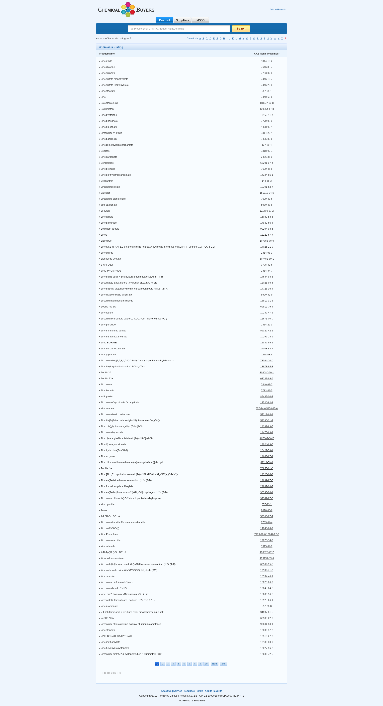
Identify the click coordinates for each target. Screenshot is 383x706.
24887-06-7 (266, 486)
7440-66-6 (266, 97)
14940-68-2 (266, 528)
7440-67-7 (266, 384)
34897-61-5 (266, 612)
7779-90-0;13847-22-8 (266, 534)
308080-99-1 (267, 372)
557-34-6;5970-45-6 (267, 408)
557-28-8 (267, 606)
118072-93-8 (267, 103)
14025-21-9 (266, 246)
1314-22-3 (266, 324)
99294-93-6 (266, 228)
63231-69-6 (266, 378)
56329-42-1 (266, 330)
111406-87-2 (267, 210)
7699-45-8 (266, 169)
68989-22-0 (266, 618)
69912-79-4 (266, 306)
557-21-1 (267, 504)
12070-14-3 (266, 540)
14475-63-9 (266, 432)
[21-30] (118, 673)
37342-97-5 (266, 498)
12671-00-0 (266, 318)
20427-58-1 (266, 450)
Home (99, 38)
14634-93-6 (266, 276)
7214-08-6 (266, 354)
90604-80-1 (266, 624)
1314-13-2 (266, 61)
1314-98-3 (266, 252)
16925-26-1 (266, 600)
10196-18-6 (266, 336)
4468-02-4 (266, 127)
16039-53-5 (266, 216)
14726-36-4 (266, 288)
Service (177, 691)
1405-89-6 (266, 139)
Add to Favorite (278, 9)
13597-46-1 (266, 576)
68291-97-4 (266, 163)
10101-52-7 (266, 186)
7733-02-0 (266, 73)
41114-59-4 (267, 462)
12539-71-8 (266, 570)
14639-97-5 (266, 480)
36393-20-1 (266, 492)
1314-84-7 (266, 270)
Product (164, 20)
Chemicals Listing (116, 38)
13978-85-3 (266, 366)
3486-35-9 (266, 157)
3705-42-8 (266, 264)
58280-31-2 (266, 420)
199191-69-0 (267, 558)
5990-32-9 (266, 294)
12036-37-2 (266, 630)
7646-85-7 (266, 67)
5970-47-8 (266, 204)
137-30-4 (267, 145)
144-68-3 (267, 180)
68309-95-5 (266, 564)
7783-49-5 (266, 390)
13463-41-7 (266, 115)
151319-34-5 (267, 192)
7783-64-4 (266, 522)
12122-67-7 (266, 234)
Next (214, 663)
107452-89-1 (267, 258)
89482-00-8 (266, 396)
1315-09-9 (266, 546)
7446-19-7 (266, 79)
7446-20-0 (266, 85)
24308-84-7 (266, 348)
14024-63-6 (266, 444)
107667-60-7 (267, 438)
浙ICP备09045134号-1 (231, 695)
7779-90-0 (266, 121)
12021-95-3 (266, 282)
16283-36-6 (266, 594)
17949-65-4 (266, 222)
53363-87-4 (266, 516)
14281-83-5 (266, 426)
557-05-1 (267, 91)
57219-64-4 (266, 414)
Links (200, 691)
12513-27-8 (266, 636)
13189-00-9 (266, 642)
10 (206, 663)
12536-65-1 (266, 342)
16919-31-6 (266, 300)
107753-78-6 (267, 240)
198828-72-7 (267, 552)
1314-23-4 (266, 133)
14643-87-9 (266, 456)
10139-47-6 (266, 312)
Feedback (189, 691)
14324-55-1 (266, 175)
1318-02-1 (266, 151)
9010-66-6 (266, 510)
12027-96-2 (266, 648)
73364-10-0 (266, 360)
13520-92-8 (266, 402)
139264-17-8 (267, 109)
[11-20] (111, 673)
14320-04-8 (266, 474)
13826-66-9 (266, 582)
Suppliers (182, 20)
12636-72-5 (266, 654)
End (223, 663)
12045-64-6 (266, 588)
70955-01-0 (266, 468)
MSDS (200, 20)
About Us (166, 691)
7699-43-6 (266, 198)
